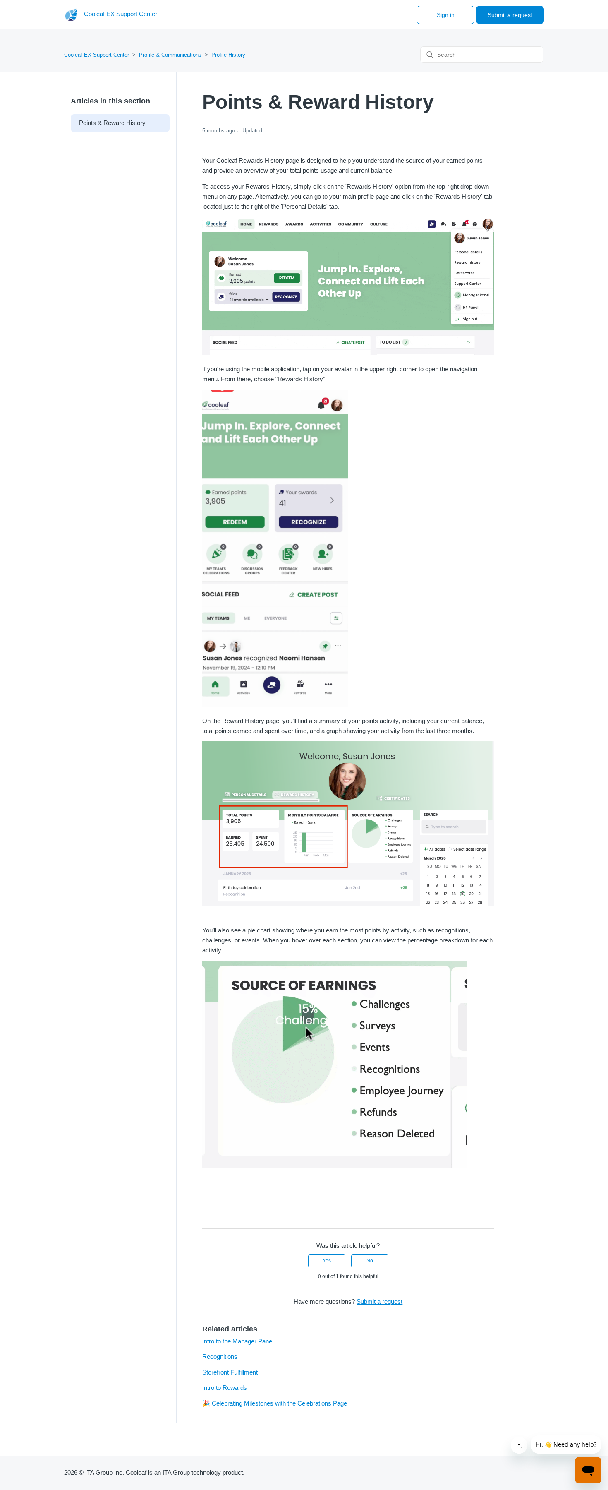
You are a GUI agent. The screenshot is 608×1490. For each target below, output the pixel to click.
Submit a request (510, 15)
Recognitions (219, 1356)
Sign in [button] (446, 15)
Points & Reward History (112, 122)
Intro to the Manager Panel (237, 1341)
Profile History (228, 55)
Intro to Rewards (224, 1387)
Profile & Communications (170, 55)
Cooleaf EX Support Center (96, 55)
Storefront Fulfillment (230, 1372)
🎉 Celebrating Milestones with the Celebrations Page (274, 1403)
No (369, 1261)
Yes (327, 1261)
